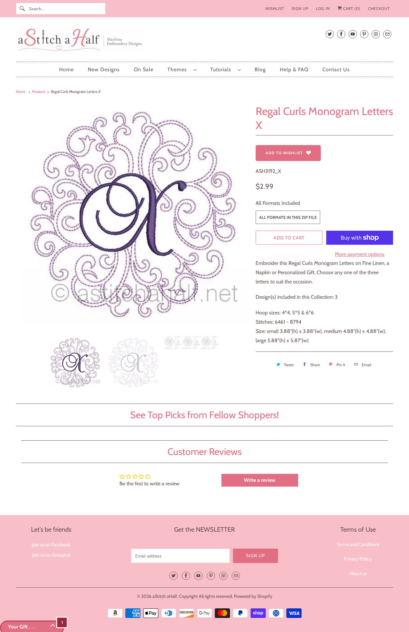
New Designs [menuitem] (104, 69)
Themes (178, 69)
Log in (323, 8)
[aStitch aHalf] (204, 41)
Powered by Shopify (253, 596)
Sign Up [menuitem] (300, 8)
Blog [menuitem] (260, 69)
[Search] (22, 8)
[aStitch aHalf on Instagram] (376, 34)
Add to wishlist (284, 152)
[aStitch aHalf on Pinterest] (364, 34)
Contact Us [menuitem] (336, 69)
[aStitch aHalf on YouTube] (353, 34)
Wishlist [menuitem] (274, 8)
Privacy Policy (358, 559)
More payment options (359, 254)
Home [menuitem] (66, 69)
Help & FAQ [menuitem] (294, 69)
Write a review (259, 480)
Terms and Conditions (357, 544)
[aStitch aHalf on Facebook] (341, 34)
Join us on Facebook (51, 545)
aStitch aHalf (164, 596)
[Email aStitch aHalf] (387, 34)
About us (358, 573)
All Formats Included (278, 203)
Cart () (351, 8)
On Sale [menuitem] (143, 69)
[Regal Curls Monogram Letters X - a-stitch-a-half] (133, 217)
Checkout (379, 8)
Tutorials (222, 69)
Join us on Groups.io (51, 555)
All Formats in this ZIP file (288, 217)
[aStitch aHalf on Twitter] (330, 34)
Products (39, 91)
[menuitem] (182, 69)
